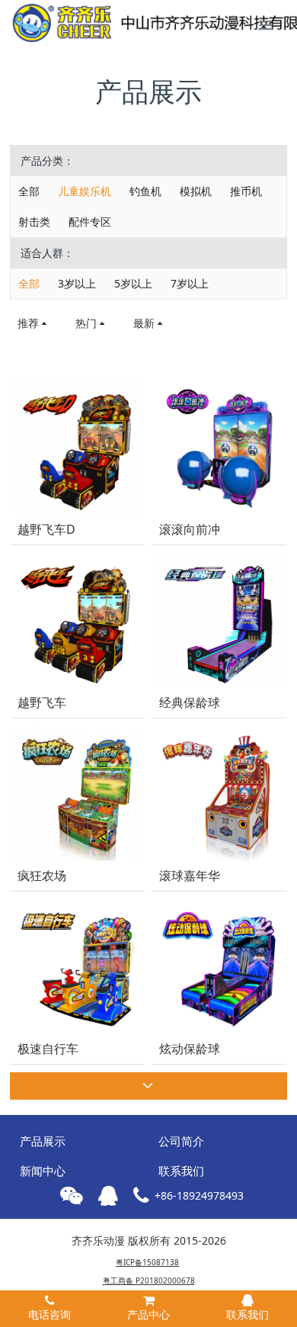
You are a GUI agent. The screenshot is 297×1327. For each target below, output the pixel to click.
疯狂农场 (42, 876)
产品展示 (42, 1141)
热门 (86, 323)
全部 (29, 191)
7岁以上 (190, 283)
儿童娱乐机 (84, 191)
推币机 (246, 191)
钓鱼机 (145, 191)
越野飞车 (42, 703)
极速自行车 (48, 1049)
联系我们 (181, 1170)
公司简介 (181, 1141)
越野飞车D (46, 529)
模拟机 (196, 191)
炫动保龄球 (189, 1049)
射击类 (34, 221)
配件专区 (90, 221)
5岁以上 (133, 283)
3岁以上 (77, 283)
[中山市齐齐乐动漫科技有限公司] (79, 23)
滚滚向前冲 (189, 529)
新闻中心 (42, 1170)
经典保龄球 (189, 703)
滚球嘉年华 (189, 876)
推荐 (28, 323)
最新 (144, 323)
